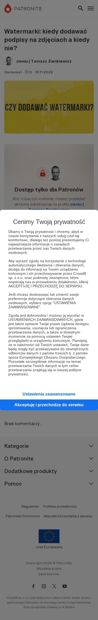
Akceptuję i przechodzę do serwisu (49, 405)
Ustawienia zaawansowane (49, 394)
